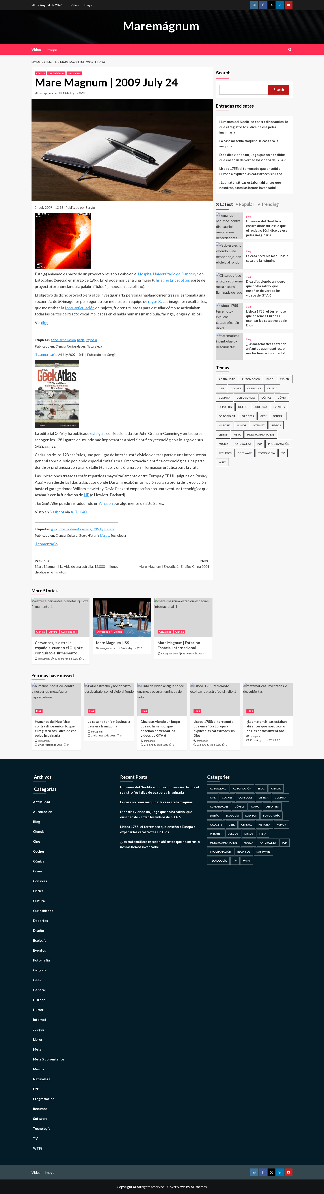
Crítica (272, 388)
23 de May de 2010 (192, 653)
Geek (263, 416)
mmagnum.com (48, 93)
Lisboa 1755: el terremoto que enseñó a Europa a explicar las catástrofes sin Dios (250, 171)
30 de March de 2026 (66, 658)
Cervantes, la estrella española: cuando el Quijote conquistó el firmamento (59, 648)
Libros (104, 535)
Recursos (225, 453)
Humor (241, 425)
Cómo (282, 397)
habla (80, 340)
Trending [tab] (269, 204)
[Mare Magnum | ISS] (122, 617)
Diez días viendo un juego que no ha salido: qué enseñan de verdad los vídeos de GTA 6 (252, 157)
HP (86, 494)
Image (88, 5)
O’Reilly (98, 529)
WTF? (222, 462)
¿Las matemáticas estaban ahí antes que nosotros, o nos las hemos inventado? (250, 185)
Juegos (276, 425)
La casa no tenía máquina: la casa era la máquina (248, 143)
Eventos (279, 406)
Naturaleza (74, 73)
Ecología (260, 406)
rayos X (154, 301)
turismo (109, 529)
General (278, 416)
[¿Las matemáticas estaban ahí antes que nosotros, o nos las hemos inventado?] (229, 341)
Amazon (106, 503)
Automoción (251, 379)
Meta (237, 434)
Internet (259, 425)
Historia (225, 425)
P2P (259, 443)
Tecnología (266, 453)
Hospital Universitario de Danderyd (168, 273)
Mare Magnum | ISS (112, 642)
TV (283, 453)
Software (245, 453)
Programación (278, 443)
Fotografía (227, 416)
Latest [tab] (226, 204)
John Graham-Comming (74, 529)
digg (44, 322)
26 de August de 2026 (209, 744)
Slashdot (57, 511)
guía (54, 529)
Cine (221, 388)
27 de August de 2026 (50, 744)
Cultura (52, 631)
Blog (248, 216)
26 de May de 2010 (131, 648)
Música (223, 443)
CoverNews (176, 1187)
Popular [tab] (246, 204)
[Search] (290, 49)
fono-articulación (80, 307)
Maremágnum (161, 25)
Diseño (243, 406)
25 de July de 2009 (74, 93)
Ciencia (40, 73)
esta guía (98, 433)
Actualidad (103, 631)
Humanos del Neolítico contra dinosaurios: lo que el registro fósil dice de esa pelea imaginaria (253, 127)
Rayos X (91, 340)
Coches (236, 388)
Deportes (225, 406)
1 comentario (46, 354)
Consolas (254, 388)
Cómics (266, 397)
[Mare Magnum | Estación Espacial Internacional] (183, 617)
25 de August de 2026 (262, 740)
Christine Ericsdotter (171, 280)
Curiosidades (56, 73)
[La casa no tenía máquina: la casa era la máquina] (229, 253)
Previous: (76, 566)
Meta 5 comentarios (260, 434)
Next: (173, 564)
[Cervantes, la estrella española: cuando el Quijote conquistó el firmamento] (61, 617)
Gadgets (248, 416)
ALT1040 (78, 511)
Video (75, 5)
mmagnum (44, 658)
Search (223, 72)
